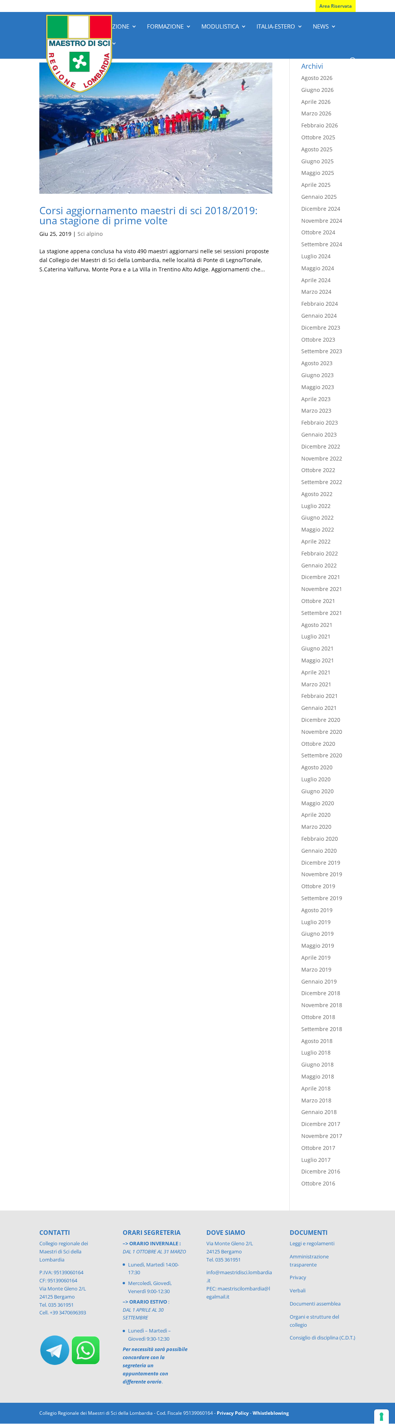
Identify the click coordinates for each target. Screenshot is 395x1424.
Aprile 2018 (316, 1088)
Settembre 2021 (321, 612)
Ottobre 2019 (318, 886)
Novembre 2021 (321, 589)
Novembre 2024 (321, 220)
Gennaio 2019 (319, 981)
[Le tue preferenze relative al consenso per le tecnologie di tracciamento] (381, 1416)
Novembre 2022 (321, 458)
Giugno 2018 (317, 1064)
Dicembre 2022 (320, 446)
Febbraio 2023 (319, 422)
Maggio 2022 (317, 529)
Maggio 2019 (317, 945)
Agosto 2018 (317, 1041)
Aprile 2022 (316, 541)
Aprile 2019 (316, 957)
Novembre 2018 (321, 1005)
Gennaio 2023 (319, 434)
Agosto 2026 (317, 77)
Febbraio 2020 (319, 838)
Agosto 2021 (317, 624)
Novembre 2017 (321, 1136)
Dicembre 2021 (320, 577)
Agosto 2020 (317, 767)
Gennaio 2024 (319, 315)
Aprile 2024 (316, 280)
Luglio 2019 (316, 922)
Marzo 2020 (316, 826)
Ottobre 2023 (318, 339)
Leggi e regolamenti (312, 1243)
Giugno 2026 (317, 89)
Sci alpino (90, 233)
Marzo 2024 (316, 291)
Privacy (298, 1277)
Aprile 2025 (316, 184)
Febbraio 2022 (319, 553)
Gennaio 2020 (319, 850)
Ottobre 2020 (318, 743)
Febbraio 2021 (319, 695)
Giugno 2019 (317, 933)
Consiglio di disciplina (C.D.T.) (322, 1337)
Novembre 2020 (321, 731)
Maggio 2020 (317, 803)
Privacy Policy (233, 1413)
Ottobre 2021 (318, 600)
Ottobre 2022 (318, 470)
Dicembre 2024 (320, 208)
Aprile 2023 (316, 399)
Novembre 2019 (321, 874)
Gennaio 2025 (319, 196)
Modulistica (220, 27)
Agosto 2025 (317, 149)
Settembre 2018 (321, 1029)
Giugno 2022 (317, 517)
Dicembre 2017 (320, 1124)
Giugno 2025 (317, 161)
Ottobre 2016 (318, 1183)
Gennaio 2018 (319, 1112)
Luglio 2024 (316, 256)
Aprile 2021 (316, 672)
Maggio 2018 (317, 1076)
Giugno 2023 (317, 375)
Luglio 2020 (316, 779)
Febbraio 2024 (319, 303)
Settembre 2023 (321, 351)
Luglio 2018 (316, 1052)
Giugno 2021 (317, 648)
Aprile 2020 (316, 814)
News (321, 27)
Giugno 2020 (317, 791)
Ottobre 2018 (318, 1017)
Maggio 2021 (317, 660)
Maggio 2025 (317, 172)
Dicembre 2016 (320, 1171)
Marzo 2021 (316, 684)
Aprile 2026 (316, 101)
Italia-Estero (276, 27)
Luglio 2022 (316, 506)
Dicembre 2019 (320, 862)
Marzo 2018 (316, 1100)
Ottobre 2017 (318, 1147)
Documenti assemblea (315, 1303)
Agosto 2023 (317, 363)
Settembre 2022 (321, 482)
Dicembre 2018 (320, 993)
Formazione (165, 27)
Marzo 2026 (316, 113)
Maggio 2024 (317, 268)
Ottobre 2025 (318, 137)
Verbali (298, 1290)
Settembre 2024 (321, 244)
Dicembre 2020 (320, 719)
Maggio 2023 (317, 387)
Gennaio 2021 (319, 707)
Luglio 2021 (316, 636)
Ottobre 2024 (318, 232)
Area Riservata (335, 6)
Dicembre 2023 (320, 327)
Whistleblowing (271, 1413)
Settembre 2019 (321, 898)
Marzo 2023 (316, 410)
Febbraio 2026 (319, 125)
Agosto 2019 (317, 910)
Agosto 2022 (317, 494)
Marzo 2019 (316, 969)
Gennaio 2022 (319, 565)
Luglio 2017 (316, 1159)
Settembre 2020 (321, 755)
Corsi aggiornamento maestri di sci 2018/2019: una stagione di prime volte (148, 215)
